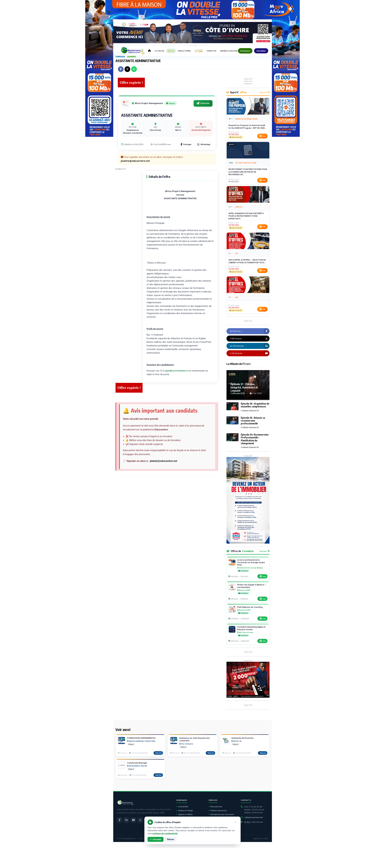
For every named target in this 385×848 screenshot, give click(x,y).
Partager (187, 144)
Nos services (216, 806)
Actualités (183, 806)
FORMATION (211, 51)
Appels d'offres (185, 814)
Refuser (170, 839)
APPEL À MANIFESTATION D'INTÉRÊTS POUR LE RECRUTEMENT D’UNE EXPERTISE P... (246, 216)
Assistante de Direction (242, 738)
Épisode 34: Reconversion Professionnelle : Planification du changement (254, 439)
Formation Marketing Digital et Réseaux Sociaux (251, 628)
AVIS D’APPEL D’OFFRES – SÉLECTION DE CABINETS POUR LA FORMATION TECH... (247, 261)
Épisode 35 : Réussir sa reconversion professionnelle (253, 420)
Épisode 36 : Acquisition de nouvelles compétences (255, 405)
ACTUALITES (159, 51)
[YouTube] (133, 820)
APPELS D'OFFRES (184, 51)
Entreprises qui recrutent (222, 814)
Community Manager (137, 763)
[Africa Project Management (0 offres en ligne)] (125, 103)
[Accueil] (149, 51)
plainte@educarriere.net (163, 461)
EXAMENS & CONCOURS (229, 51)
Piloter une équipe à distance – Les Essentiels (251, 585)
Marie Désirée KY (251, 410)
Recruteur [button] (245, 51)
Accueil (120, 56)
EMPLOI (171, 51)
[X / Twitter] (140, 820)
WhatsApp (205, 144)
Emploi (131, 56)
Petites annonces (218, 810)
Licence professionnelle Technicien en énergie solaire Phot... (251, 562)
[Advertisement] (128, 216)
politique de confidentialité (164, 833)
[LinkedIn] (126, 820)
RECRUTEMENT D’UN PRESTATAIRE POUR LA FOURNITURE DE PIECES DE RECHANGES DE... (247, 172)
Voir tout (263, 92)
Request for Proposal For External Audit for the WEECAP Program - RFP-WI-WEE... (247, 126)
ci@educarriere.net (253, 817)
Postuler (204, 103)
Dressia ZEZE (239, 393)
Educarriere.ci (130, 838)
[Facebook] (119, 820)
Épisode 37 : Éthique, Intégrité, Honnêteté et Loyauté (244, 387)
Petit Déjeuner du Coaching (249, 607)
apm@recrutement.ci (176, 370)
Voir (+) (158, 753)
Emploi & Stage (185, 810)
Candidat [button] (261, 51)
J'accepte (156, 839)
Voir (264, 136)
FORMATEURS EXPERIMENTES (141, 738)
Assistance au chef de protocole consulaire (194, 739)
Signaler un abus (260, 838)
